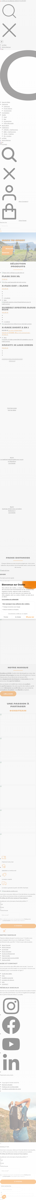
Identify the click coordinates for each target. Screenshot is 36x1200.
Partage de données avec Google (11, 607)
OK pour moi (30, 617)
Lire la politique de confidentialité (10, 599)
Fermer (6, 617)
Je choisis (18, 617)
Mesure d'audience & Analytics (11, 609)
